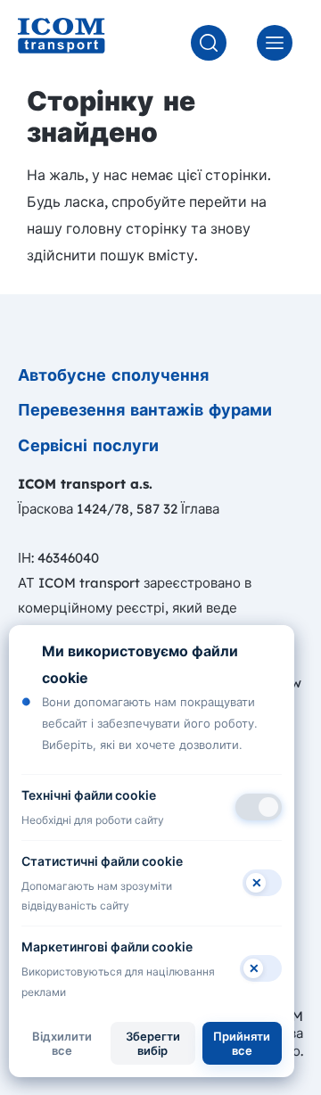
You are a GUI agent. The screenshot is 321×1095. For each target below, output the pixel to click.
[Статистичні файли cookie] (262, 882)
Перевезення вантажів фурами (145, 409)
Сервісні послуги (88, 445)
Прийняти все (241, 1043)
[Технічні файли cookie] (258, 807)
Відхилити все (62, 1043)
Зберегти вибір (153, 1043)
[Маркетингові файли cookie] (261, 968)
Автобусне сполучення (113, 375)
